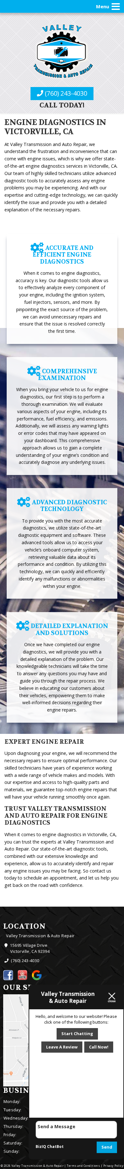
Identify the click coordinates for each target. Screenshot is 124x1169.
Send (106, 1147)
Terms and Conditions (83, 1166)
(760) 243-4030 (65, 93)
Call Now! (98, 1047)
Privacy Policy (113, 1166)
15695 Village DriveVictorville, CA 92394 (29, 948)
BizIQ (41, 1146)
